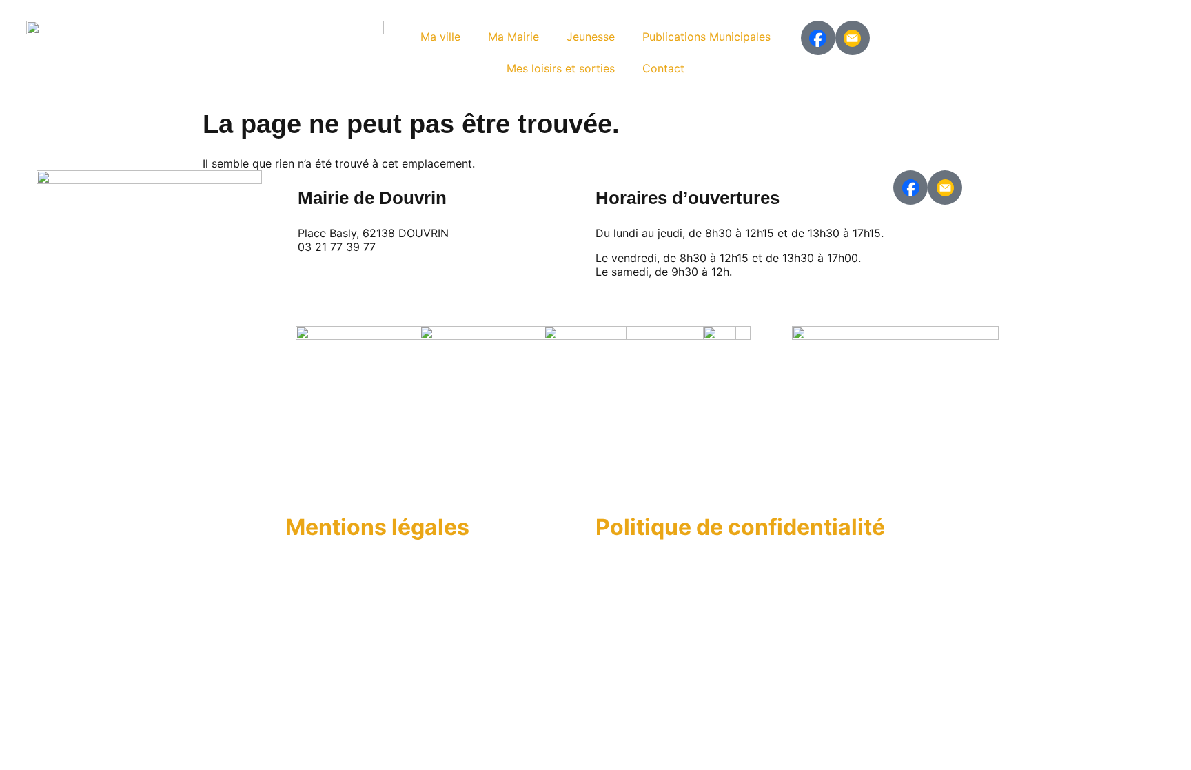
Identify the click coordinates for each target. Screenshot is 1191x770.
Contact (663, 68)
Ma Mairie (513, 36)
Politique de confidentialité (740, 527)
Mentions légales (377, 527)
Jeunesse (591, 36)
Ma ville (440, 36)
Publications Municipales (706, 36)
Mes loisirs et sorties (561, 68)
